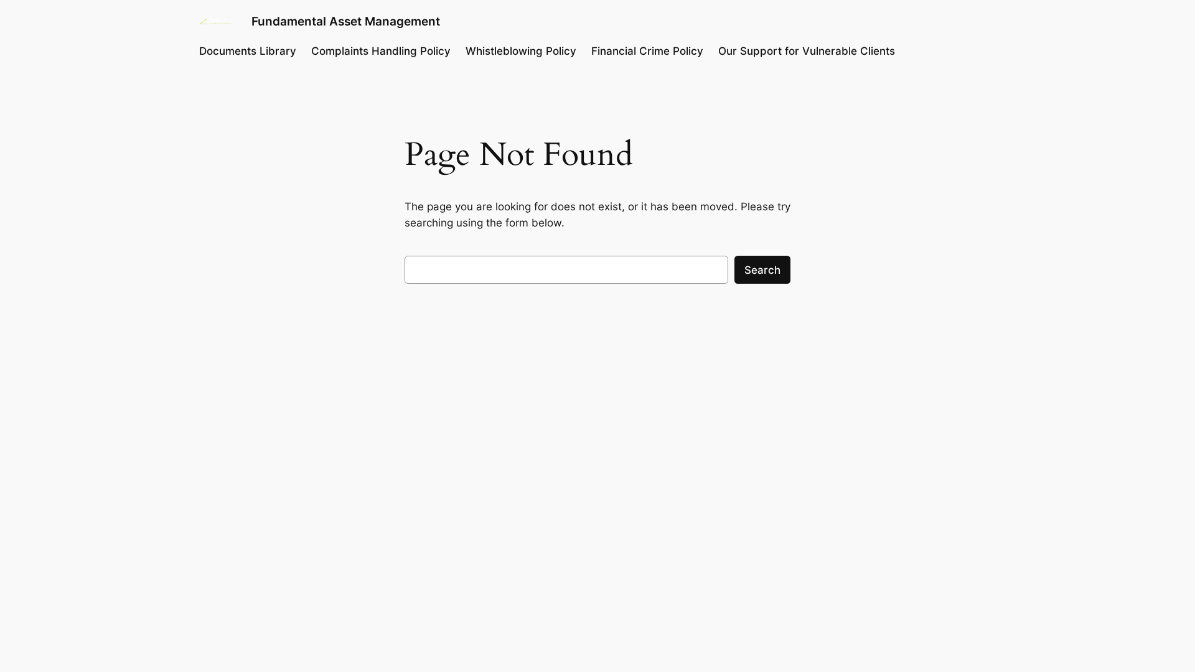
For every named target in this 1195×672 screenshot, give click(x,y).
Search (762, 270)
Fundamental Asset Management (345, 21)
